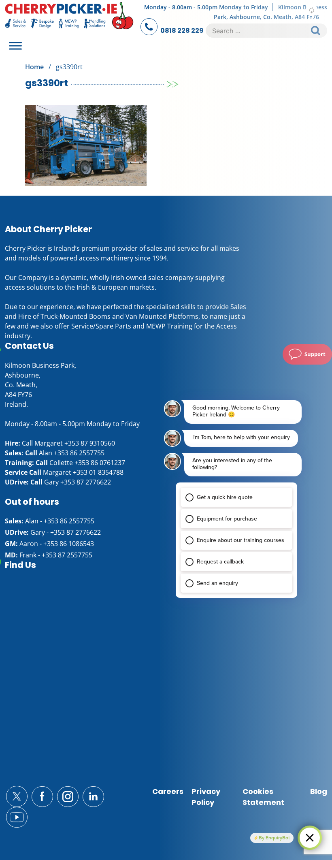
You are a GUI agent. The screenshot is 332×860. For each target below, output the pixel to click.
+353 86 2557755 (79, 452)
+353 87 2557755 (67, 555)
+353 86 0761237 (99, 462)
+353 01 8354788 (98, 472)
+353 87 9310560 (89, 443)
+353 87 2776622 (85, 482)
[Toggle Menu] (15, 45)
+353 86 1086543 (68, 543)
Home (34, 66)
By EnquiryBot (274, 838)
